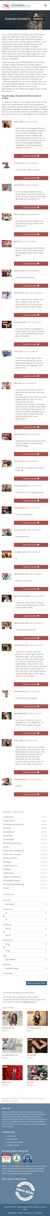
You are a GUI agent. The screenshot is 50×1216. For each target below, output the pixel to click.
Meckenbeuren (25, 832)
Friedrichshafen (25, 820)
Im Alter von (8, 909)
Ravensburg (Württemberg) (25, 884)
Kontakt (20, 1213)
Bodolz (25, 847)
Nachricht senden (30, 156)
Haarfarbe (7, 964)
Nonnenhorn (25, 835)
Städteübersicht (12, 1139)
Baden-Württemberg (27, 1098)
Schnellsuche (11, 1136)
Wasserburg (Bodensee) (25, 843)
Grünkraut (25, 869)
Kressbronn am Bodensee (25, 824)
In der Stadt (7, 973)
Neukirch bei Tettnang (25, 854)
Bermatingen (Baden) (25, 880)
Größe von (7, 924)
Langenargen (25, 817)
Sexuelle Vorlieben (13, 1145)
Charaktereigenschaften (15, 1142)
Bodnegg (25, 862)
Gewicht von (8, 940)
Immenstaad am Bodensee (25, 850)
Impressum (39, 1213)
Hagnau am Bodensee (25, 877)
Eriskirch (34, 121)
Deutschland (14, 1098)
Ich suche (6, 900)
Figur (5, 955)
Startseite (5, 1098)
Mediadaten (12, 1213)
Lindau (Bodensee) (25, 865)
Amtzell (25, 888)
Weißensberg (25, 873)
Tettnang (25, 828)
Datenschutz (29, 1213)
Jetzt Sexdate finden (37, 983)
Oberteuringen (25, 839)
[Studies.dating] (16, 5)
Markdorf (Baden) (25, 858)
